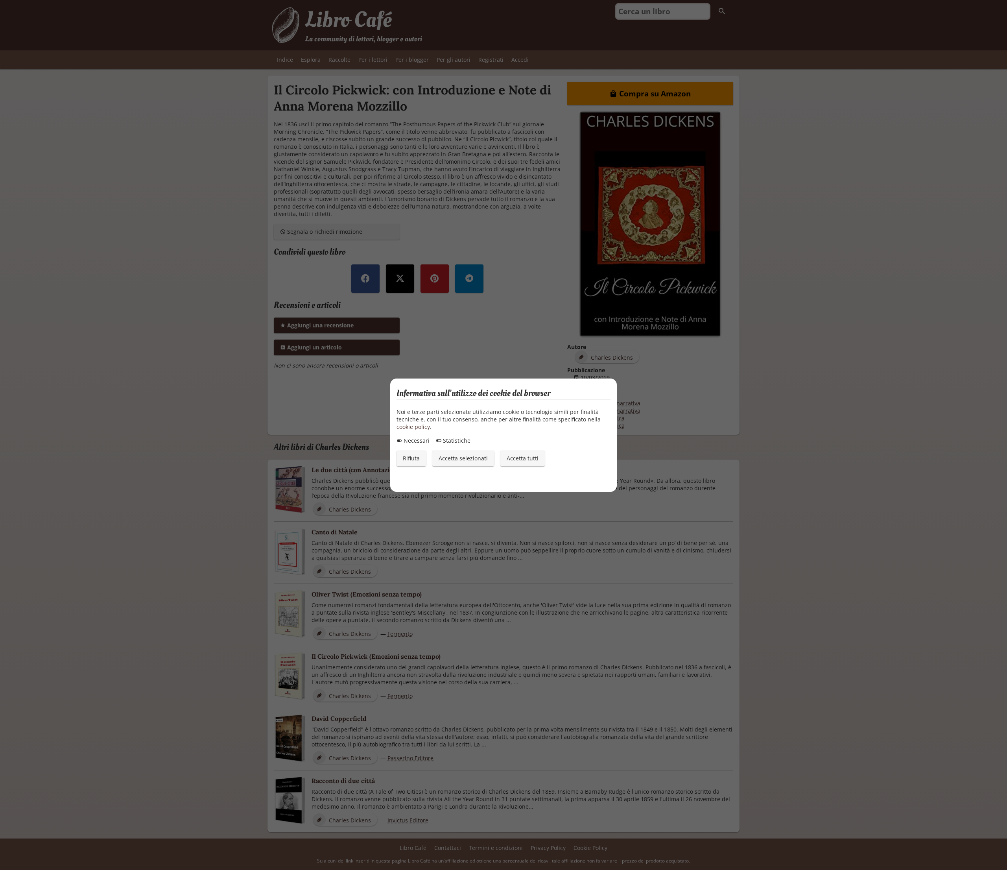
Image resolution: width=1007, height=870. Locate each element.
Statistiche (455, 440)
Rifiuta (411, 458)
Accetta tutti (523, 458)
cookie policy (413, 426)
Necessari (416, 440)
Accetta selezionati (463, 458)
